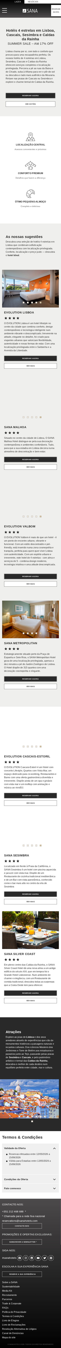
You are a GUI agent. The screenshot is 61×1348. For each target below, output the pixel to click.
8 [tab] (32, 1121)
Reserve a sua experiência (22, 1274)
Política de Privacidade (14, 1312)
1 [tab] (23, 302)
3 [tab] (32, 302)
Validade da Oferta (30, 1148)
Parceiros (7, 1299)
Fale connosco (30, 1188)
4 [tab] (36, 302)
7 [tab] (45, 1116)
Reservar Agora (30, 95)
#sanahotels (9, 1258)
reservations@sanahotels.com (19, 1220)
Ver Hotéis (30, 104)
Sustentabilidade (11, 1286)
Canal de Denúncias (13, 1333)
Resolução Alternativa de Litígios (19, 1329)
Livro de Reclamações (13, 1325)
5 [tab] (40, 302)
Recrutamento (9, 1295)
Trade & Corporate (11, 1303)
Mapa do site (8, 1337)
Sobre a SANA (9, 1282)
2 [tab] (28, 302)
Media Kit (7, 1291)
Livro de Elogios (10, 1320)
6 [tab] (40, 1116)
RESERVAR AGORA (56, 10)
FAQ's (5, 1308)
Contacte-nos (22, 1226)
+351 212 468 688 (12, 1211)
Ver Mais (30, 366)
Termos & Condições (13, 1316)
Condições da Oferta (30, 1179)
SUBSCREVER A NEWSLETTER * (23, 1242)
